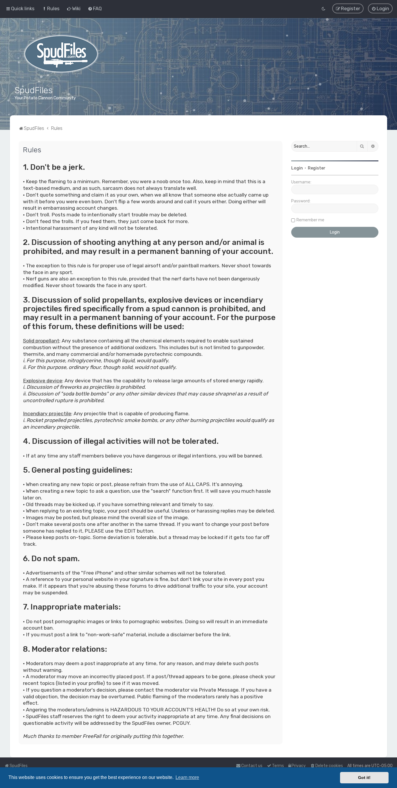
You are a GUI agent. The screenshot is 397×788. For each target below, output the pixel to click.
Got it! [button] (364, 777)
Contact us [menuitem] (251, 765)
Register (317, 168)
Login (297, 168)
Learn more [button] (187, 777)
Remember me (310, 220)
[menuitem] (50, 8)
